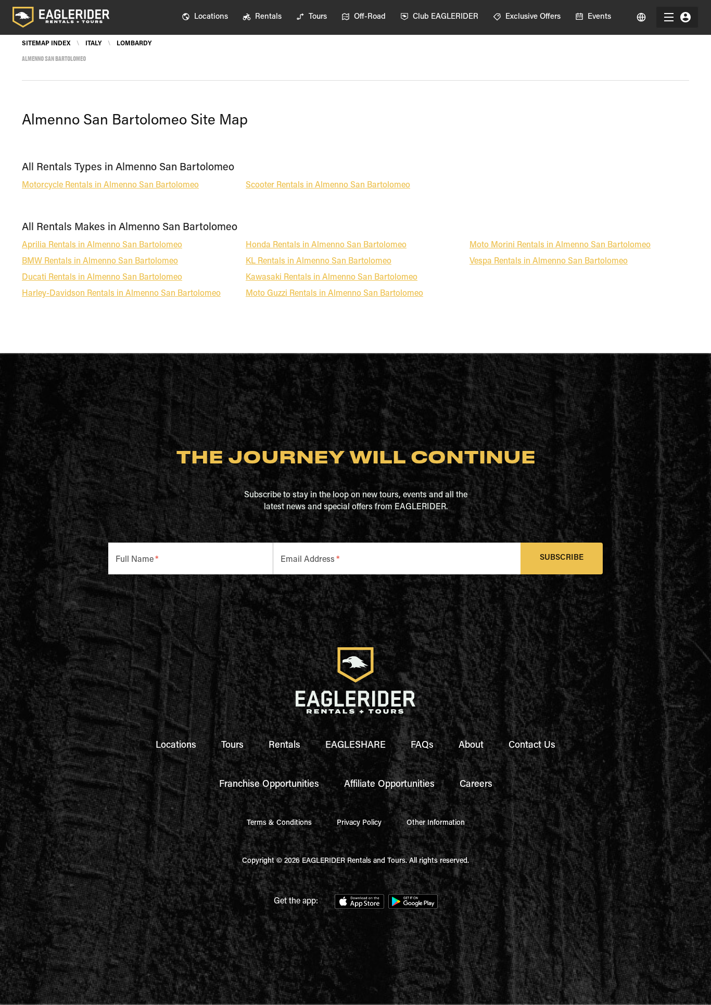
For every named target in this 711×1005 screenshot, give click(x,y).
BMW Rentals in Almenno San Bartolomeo (100, 261)
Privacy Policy (359, 823)
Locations (176, 745)
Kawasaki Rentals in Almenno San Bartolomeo (331, 277)
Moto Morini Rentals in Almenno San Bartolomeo (560, 245)
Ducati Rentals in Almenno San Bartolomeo (102, 277)
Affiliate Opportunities (389, 784)
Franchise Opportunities (269, 784)
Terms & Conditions (279, 823)
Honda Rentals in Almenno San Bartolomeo (326, 245)
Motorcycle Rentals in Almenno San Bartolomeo (110, 185)
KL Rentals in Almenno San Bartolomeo (318, 261)
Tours (232, 745)
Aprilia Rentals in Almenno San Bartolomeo (102, 245)
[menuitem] (204, 17)
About (471, 745)
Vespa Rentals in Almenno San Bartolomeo (548, 261)
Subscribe (561, 558)
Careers (476, 784)
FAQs (422, 745)
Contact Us (532, 745)
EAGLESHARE (355, 745)
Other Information (436, 823)
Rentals (284, 745)
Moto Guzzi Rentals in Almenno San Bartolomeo (334, 294)
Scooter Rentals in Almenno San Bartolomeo (328, 185)
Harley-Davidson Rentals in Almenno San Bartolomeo (121, 294)
